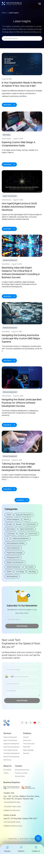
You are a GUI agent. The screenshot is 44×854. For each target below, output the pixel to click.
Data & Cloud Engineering (11, 756)
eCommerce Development (12, 747)
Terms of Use (24, 839)
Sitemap (33, 839)
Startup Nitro (27, 740)
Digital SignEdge (28, 750)
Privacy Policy (12, 839)
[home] (16, 3)
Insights (6, 773)
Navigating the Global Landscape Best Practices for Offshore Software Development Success (22, 402)
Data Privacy (7, 760)
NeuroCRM (26, 747)
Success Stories (20, 776)
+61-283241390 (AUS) (12, 822)
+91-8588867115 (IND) (12, 802)
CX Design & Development (12, 753)
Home (4, 13)
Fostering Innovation (21, 773)
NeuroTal (26, 737)
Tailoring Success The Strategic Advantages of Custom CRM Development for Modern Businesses (21, 467)
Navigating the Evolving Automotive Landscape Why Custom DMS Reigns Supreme (21, 338)
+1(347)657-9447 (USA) (12, 807)
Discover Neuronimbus (22, 770)
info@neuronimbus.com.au (13, 826)
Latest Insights (14, 13)
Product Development (10, 737)
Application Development (11, 743)
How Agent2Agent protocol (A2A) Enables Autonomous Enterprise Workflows (19, 206)
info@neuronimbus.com (12, 810)
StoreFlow (26, 753)
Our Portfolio (7, 770)
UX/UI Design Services (10, 750)
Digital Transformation (10, 740)
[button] (39, 3)
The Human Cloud (28, 743)
